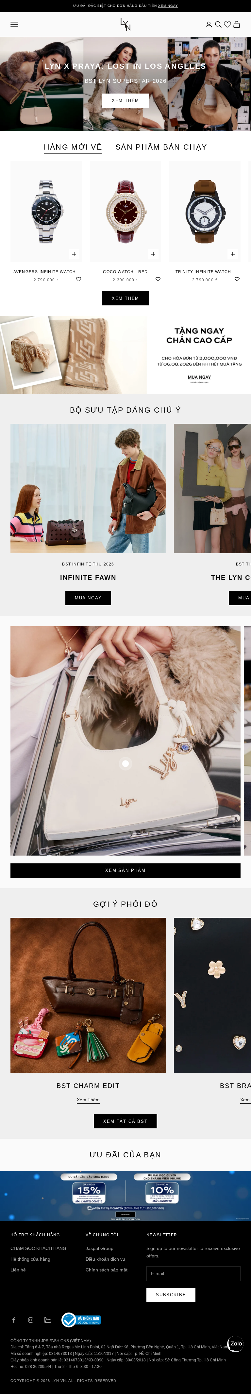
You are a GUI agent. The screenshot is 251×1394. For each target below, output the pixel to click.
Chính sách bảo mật (106, 1269)
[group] (125, 355)
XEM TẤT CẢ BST (125, 1121)
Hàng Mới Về (73, 147)
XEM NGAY (168, 5)
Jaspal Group (99, 1248)
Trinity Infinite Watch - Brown (205, 272)
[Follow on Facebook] (13, 1320)
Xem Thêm (126, 100)
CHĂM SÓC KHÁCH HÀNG (38, 1248)
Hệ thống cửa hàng (30, 1259)
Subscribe (171, 1294)
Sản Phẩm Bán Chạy (161, 147)
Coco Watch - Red (125, 272)
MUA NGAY (88, 597)
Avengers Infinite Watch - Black (46, 272)
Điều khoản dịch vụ (105, 1259)
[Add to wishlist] (78, 278)
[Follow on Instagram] (30, 1320)
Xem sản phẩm (125, 870)
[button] (235, 1344)
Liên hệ (18, 1269)
